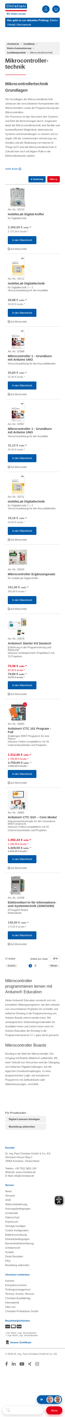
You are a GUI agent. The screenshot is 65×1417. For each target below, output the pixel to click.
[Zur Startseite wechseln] (16, 5)
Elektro (54, 20)
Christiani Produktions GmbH (21, 1311)
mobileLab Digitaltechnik (26, 283)
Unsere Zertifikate (20, 1342)
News (8, 1191)
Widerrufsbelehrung (16, 1204)
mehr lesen (11, 168)
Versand (10, 1195)
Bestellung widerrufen (22, 1126)
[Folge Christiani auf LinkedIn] (14, 1364)
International (12, 1302)
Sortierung (37, 179)
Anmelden (46, 9)
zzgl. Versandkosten (27, 1333)
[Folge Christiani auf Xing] (29, 1364)
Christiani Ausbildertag (17, 1298)
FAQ (7, 1260)
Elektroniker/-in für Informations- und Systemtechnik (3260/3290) (32, 904)
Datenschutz (12, 1217)
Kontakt (9, 1252)
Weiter (53, 965)
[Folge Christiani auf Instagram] (37, 1364)
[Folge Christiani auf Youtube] (21, 1364)
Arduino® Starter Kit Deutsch (29, 643)
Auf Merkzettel (18, 248)
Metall (11, 24)
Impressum (11, 1221)
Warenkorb (56, 9)
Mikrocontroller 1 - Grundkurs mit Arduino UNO (30, 357)
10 (54, 958)
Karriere (9, 1280)
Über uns (10, 1306)
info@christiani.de (24, 1175)
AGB (8, 1199)
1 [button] (30, 965)
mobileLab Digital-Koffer (26, 214)
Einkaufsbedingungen (17, 1239)
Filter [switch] (52, 179)
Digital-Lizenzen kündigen (24, 1119)
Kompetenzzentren (16, 1285)
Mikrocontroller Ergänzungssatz (31, 574)
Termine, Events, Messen (19, 1293)
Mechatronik (24, 24)
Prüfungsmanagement (17, 1289)
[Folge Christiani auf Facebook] (6, 1364)
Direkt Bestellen (14, 1256)
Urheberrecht (12, 1247)
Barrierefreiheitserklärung (19, 1243)
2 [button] (35, 965)
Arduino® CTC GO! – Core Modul (32, 817)
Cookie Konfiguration (17, 1230)
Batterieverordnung (16, 1234)
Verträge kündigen (15, 1226)
